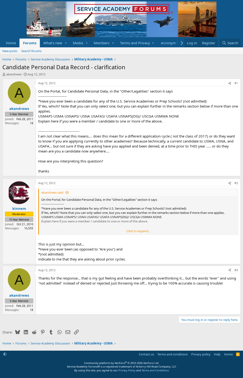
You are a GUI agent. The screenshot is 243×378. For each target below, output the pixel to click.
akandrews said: (52, 192)
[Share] (230, 83)
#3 (236, 270)
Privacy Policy (127, 370)
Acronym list (171, 42)
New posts (9, 51)
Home (11, 42)
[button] (66, 43)
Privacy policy (200, 354)
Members (101, 42)
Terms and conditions (172, 354)
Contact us (146, 354)
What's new (52, 42)
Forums (29, 42)
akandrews (14, 74)
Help (217, 354)
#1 (236, 83)
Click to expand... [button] (138, 231)
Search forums (31, 51)
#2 (236, 183)
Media (78, 42)
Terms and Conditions (155, 370)
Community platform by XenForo (121, 363)
